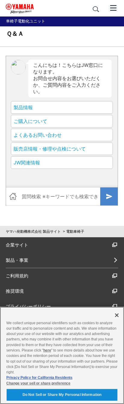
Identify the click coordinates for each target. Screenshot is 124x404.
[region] (62, 355)
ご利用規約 (17, 275)
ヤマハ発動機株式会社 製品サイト (33, 231)
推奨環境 (15, 291)
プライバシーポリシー (28, 306)
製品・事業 (17, 260)
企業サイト (17, 244)
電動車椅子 (75, 231)
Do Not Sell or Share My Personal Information (62, 395)
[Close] (116, 315)
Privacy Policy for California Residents (39, 378)
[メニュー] (113, 7)
